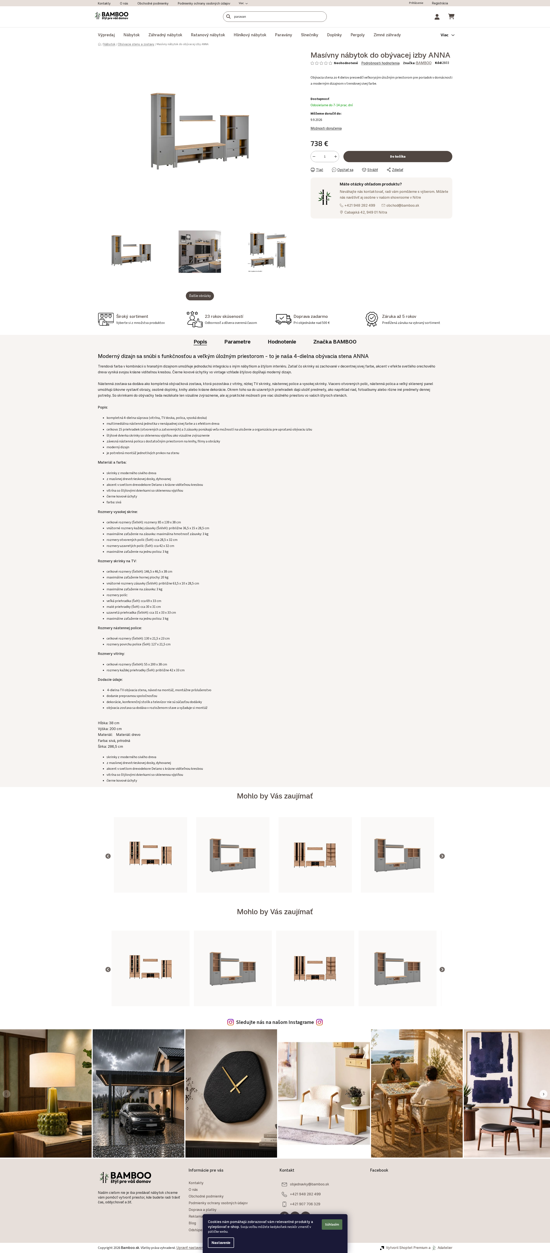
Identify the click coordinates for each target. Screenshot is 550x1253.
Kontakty (104, 3)
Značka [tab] (335, 341)
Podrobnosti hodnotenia (380, 63)
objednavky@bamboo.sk (309, 1184)
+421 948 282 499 (359, 205)
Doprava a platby (203, 1209)
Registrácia (440, 3)
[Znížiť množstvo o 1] (314, 156)
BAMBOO (424, 63)
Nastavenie (221, 1242)
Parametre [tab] (237, 341)
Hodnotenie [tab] (282, 341)
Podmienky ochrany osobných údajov (204, 3)
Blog (192, 1223)
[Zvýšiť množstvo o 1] (335, 156)
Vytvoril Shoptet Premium (406, 1247)
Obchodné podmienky (153, 3)
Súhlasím (332, 1224)
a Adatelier (440, 1247)
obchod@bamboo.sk (402, 205)
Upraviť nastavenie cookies (197, 1247)
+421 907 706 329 (305, 1204)
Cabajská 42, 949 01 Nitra (365, 212)
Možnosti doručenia (326, 128)
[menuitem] (106, 34)
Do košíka (398, 156)
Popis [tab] (200, 341)
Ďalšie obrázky (200, 295)
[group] (150, 856)
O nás (124, 3)
